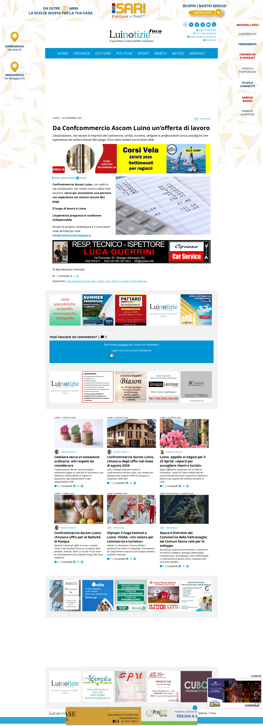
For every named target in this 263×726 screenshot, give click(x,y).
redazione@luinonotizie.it (202, 36)
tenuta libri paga (138, 281)
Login (201, 29)
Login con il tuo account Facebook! (131, 350)
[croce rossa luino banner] (163, 610)
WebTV (161, 53)
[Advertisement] (131, 92)
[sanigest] (65, 324)
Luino (107, 281)
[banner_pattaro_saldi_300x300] (130, 324)
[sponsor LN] (163, 324)
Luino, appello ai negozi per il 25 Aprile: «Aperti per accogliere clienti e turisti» (182, 461)
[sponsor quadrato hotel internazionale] (196, 401)
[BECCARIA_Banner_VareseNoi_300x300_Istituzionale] (130, 610)
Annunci (197, 53)
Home (63, 53)
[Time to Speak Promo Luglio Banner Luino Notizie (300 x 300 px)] (196, 324)
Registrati (211, 29)
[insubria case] (131, 724)
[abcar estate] (131, 172)
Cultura (103, 53)
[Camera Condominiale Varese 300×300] (65, 610)
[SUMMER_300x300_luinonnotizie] (98, 324)
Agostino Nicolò (174, 451)
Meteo (178, 53)
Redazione (205, 118)
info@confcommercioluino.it (72, 235)
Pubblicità (210, 40)
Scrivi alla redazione (205, 33)
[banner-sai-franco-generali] (163, 701)
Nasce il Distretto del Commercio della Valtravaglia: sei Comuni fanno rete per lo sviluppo (184, 539)
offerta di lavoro (120, 281)
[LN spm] (130, 701)
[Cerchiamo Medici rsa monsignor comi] (196, 610)
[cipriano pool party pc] (131, 262)
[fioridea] (98, 701)
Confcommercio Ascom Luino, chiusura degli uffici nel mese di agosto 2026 (130, 461)
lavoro (99, 281)
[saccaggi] (98, 401)
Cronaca (81, 53)
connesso (123, 344)
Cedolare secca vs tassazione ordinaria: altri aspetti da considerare (76, 461)
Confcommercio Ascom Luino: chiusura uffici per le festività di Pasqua (78, 537)
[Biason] (130, 401)
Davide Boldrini (68, 451)
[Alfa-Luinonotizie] (98, 610)
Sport (143, 53)
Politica (124, 53)
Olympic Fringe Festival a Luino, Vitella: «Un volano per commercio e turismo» (130, 537)
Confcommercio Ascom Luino (80, 281)
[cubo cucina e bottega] (196, 701)
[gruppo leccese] (163, 401)
